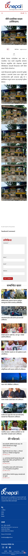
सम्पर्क (22, 551)
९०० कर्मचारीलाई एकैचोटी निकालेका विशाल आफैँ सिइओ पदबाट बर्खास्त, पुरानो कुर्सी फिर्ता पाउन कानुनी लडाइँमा (13, 460)
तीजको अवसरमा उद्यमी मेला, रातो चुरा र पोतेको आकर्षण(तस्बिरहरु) (12, 336)
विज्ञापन (10, 551)
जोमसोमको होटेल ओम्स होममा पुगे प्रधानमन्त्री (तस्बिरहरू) (12, 319)
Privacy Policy (16, 551)
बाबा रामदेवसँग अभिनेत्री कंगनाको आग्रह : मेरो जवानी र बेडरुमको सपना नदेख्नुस (12, 445)
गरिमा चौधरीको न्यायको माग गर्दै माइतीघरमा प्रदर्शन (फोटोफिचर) (13, 353)
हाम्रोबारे (5, 551)
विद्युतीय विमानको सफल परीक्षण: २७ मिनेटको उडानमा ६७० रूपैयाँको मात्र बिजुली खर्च (13, 452)
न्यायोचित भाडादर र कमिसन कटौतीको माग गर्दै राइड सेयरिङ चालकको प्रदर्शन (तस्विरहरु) (12, 433)
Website (5, 271)
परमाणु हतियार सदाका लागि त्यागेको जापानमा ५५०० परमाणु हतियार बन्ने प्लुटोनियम (13, 468)
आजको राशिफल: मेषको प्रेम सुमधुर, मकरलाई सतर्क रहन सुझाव (14, 475)
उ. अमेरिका (3, 510)
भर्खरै (23, 13)
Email (4, 264)
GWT (16, 554)
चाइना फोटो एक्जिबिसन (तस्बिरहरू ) (10, 384)
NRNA (2, 512)
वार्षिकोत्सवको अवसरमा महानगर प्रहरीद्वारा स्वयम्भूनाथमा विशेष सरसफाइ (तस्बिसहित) (11, 302)
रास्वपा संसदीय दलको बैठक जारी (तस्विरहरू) (12, 400)
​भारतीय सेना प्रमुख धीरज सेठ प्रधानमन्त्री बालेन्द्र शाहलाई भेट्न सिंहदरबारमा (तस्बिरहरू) (12, 416)
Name (5, 257)
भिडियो (2, 514)
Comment (6, 243)
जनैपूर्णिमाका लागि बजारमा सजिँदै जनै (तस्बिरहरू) (13, 369)
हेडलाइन (2, 516)
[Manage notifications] (24, 553)
